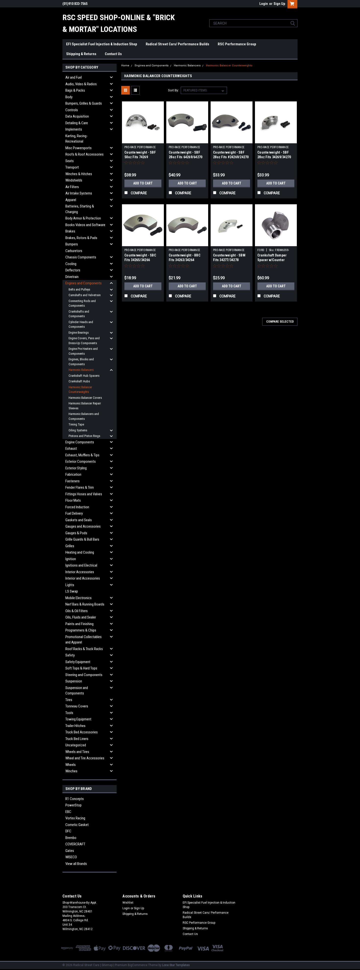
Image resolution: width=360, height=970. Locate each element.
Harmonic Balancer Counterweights (80, 389)
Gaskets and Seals (78, 520)
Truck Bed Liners (76, 739)
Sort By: (173, 90)
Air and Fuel (73, 77)
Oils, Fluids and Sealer (80, 617)
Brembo (70, 838)
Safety (70, 655)
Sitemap (107, 965)
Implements (73, 129)
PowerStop (73, 805)
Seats (69, 161)
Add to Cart (143, 183)
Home (125, 65)
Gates (69, 851)
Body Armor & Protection (83, 218)
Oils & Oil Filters (76, 611)
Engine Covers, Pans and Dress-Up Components (84, 340)
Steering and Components (83, 675)
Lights (69, 585)
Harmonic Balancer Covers (85, 398)
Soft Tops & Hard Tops (81, 668)
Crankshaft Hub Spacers (84, 375)
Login (263, 4)
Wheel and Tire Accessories (84, 758)
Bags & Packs (75, 90)
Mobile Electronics (78, 598)
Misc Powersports (78, 148)
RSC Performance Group (237, 44)
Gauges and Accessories (83, 526)
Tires (68, 700)
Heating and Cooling (79, 552)
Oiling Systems (78, 430)
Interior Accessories (79, 572)
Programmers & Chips (80, 630)
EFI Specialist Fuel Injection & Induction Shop (101, 44)
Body (68, 97)
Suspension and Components (76, 691)
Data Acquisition (77, 116)
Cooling (70, 264)
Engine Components (79, 442)
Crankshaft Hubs (79, 381)
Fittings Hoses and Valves (83, 494)
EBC (68, 812)
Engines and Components (83, 283)
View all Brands (76, 863)
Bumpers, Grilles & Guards (83, 103)
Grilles (69, 546)
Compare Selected (280, 321)
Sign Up (279, 4)
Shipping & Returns (81, 54)
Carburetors (73, 251)
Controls (71, 110)
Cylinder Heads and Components (81, 324)
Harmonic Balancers (81, 370)
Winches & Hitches (78, 174)
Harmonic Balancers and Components (84, 416)
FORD (260, 250)
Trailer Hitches (75, 726)
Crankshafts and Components (79, 314)
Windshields (73, 180)
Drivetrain (72, 277)
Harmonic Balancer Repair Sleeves (85, 405)
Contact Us (113, 54)
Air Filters (72, 187)
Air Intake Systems (78, 193)
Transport (72, 167)
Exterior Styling (76, 468)
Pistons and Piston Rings (84, 436)
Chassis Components (80, 257)
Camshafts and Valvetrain (85, 295)
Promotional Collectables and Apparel (83, 640)
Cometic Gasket (77, 825)
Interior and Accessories (82, 578)
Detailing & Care (76, 123)
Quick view (143, 140)
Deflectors (72, 270)
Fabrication (73, 474)
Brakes (70, 231)
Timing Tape (76, 424)
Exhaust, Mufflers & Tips (82, 455)
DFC (68, 831)
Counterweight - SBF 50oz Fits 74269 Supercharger (140, 157)
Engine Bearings (79, 332)
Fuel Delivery (74, 513)
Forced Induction (77, 507)
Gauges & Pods (76, 533)
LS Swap (71, 591)
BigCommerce (137, 965)
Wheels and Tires (77, 752)
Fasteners (72, 481)
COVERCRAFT (75, 844)
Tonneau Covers (76, 706)
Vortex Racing (75, 818)
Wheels (70, 765)
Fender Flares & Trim (79, 487)
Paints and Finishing (79, 624)
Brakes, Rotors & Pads (81, 238)
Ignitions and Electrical (81, 565)
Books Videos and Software (85, 225)
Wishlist (127, 902)
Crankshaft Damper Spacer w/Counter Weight (272, 260)
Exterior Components (80, 461)
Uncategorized (75, 745)
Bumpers (71, 244)
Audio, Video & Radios (81, 84)
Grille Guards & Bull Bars (82, 539)
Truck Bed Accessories (81, 732)
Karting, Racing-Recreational (76, 139)
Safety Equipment (77, 662)
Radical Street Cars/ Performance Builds (177, 44)
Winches (71, 771)
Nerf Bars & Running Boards (84, 604)
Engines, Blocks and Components (81, 361)
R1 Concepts (74, 799)
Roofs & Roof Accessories (84, 154)
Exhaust (71, 448)
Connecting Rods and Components (82, 303)
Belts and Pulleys (79, 289)
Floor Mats (73, 500)
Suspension (73, 681)
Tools (69, 713)
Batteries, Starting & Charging (79, 209)
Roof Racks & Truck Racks (84, 649)
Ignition (70, 559)
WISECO (71, 857)
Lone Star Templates (176, 965)
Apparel (70, 200)
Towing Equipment (78, 719)
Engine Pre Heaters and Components (83, 351)
